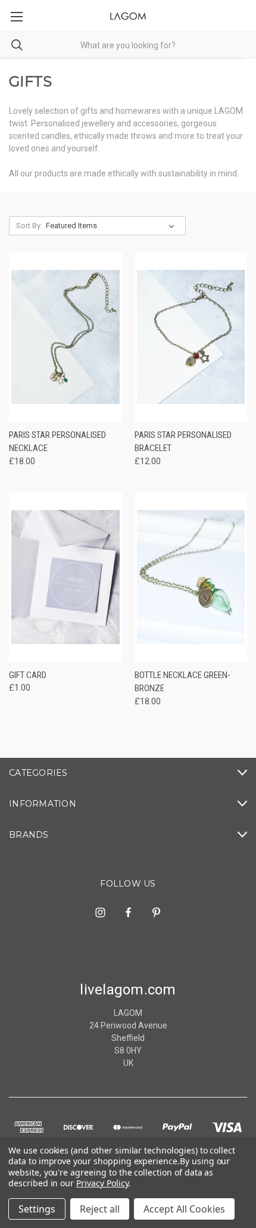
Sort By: (29, 225)
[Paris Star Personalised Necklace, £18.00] (65, 336)
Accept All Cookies (184, 1208)
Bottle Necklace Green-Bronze (182, 682)
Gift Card (27, 675)
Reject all (100, 1208)
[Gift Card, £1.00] (65, 577)
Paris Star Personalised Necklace (57, 442)
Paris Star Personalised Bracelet (183, 442)
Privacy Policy (102, 1183)
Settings (36, 1208)
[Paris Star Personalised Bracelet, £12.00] (191, 336)
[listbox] (112, 226)
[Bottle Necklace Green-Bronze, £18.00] (191, 577)
